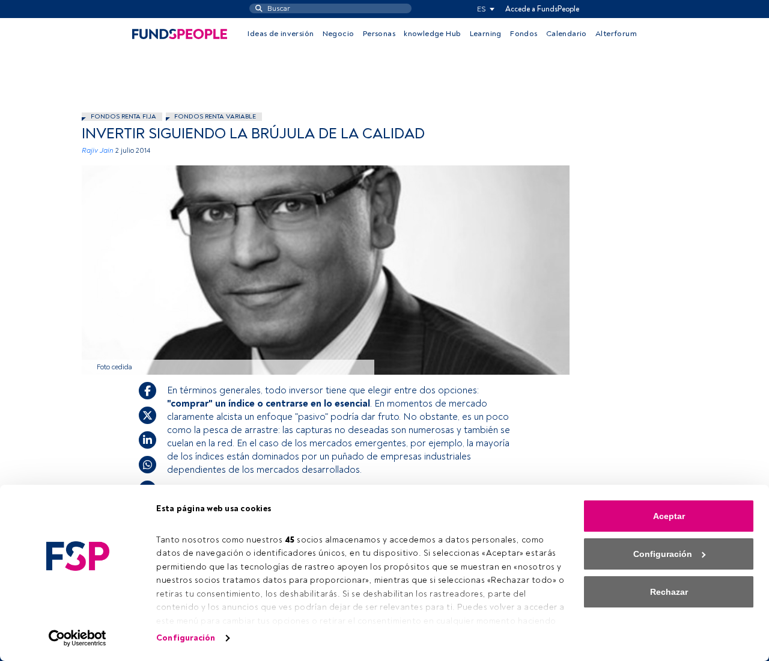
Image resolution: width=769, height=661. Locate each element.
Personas (379, 33)
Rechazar (669, 592)
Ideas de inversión (281, 33)
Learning (486, 33)
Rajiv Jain (98, 150)
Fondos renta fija (123, 116)
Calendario (566, 33)
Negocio (338, 33)
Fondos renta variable (215, 116)
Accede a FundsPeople (542, 9)
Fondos (523, 33)
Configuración (185, 638)
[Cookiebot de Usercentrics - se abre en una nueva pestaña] (77, 638)
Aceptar (669, 516)
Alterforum (616, 33)
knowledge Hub (432, 33)
